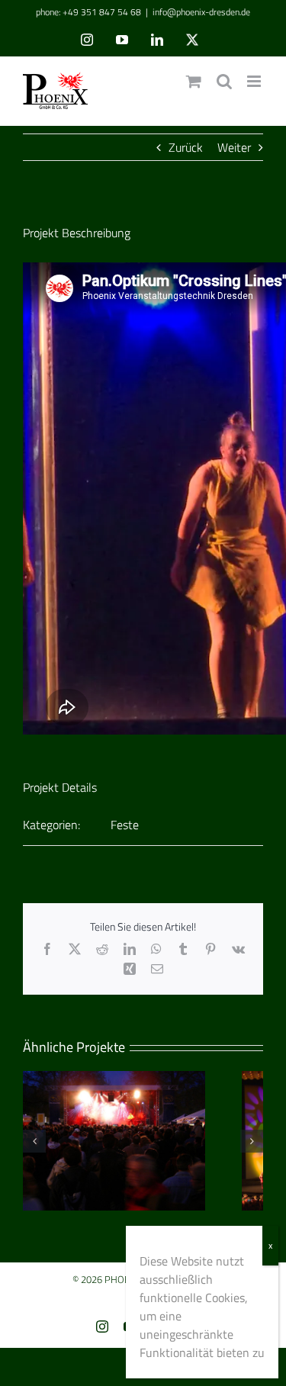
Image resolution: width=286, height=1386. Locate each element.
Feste (125, 824)
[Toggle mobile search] (224, 81)
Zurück (186, 147)
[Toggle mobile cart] (193, 81)
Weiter (234, 147)
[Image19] (114, 1080)
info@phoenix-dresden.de (201, 12)
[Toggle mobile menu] (255, 81)
